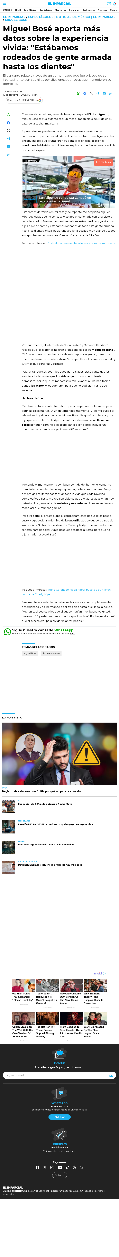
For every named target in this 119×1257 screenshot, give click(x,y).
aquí (72, 633)
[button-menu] (4, 3)
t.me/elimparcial (59, 1147)
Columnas (74, 10)
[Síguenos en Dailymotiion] (81, 1167)
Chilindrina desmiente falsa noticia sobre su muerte (81, 243)
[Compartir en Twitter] (91, 93)
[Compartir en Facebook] (85, 93)
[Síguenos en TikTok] (67, 1167)
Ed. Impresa (88, 10)
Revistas (102, 10)
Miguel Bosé (16, 20)
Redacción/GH (14, 91)
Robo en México (51, 653)
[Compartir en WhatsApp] (78, 93)
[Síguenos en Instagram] (52, 1167)
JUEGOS (7, 10)
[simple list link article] (59, 755)
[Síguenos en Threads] (74, 1167)
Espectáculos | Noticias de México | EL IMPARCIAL (71, 17)
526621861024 (59, 1106)
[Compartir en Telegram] (98, 93)
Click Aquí (59, 1117)
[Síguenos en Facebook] (37, 1167)
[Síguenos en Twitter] (45, 1167)
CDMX (18, 10)
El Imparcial (14, 17)
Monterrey (60, 10)
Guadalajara (45, 10)
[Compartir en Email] (104, 93)
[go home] (59, 1187)
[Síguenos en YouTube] (60, 1167)
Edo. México (30, 10)
